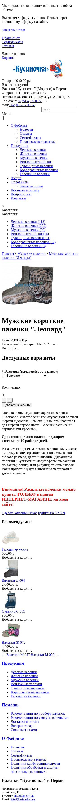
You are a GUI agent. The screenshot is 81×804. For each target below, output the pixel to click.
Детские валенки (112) (28, 222)
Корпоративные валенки (30, 692)
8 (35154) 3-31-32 (30, 101)
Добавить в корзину (17, 557)
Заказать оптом (13, 30)
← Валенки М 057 (16, 654)
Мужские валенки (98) (28, 230)
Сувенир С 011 (13, 611)
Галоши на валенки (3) (28, 246)
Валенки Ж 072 (13, 642)
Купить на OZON (51, 513)
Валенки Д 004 (13, 580)
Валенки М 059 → (45, 654)
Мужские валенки (25, 680)
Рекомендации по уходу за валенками (40, 717)
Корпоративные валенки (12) (33, 242)
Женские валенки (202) (28, 226)
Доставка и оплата (25, 721)
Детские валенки (24, 672)
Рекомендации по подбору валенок (38, 713)
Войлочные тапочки (26, 684)
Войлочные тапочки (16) (30, 234)
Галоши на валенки (26, 696)
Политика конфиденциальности (35, 763)
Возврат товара (22, 726)
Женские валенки (24, 676)
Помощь (10, 705)
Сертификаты (12, 42)
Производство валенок (28, 759)
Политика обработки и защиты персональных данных (34, 769)
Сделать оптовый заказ (19, 513)
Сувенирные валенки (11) (30, 238)
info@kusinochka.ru (22, 105)
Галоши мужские (15, 549)
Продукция (13, 663)
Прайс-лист (11, 38)
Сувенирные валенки (27, 688)
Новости (17, 747)
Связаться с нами (24, 730)
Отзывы (8, 46)
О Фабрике (13, 738)
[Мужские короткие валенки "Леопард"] (27, 310)
